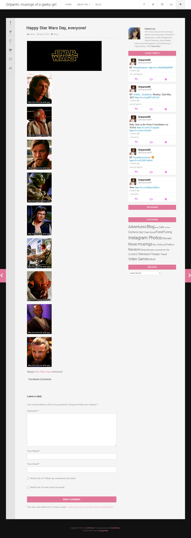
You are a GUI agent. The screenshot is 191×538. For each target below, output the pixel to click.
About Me (82, 4)
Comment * (33, 411)
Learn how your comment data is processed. (90, 507)
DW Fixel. (90, 528)
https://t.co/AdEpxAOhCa (147, 187)
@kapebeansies (140, 67)
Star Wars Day (43, 371)
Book (156, 227)
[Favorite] (165, 79)
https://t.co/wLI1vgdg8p (148, 127)
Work (152, 259)
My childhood (159, 244)
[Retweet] (151, 79)
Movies (166, 238)
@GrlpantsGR (145, 62)
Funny (167, 232)
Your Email (33, 464)
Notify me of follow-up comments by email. (53, 478)
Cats (161, 227)
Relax (144, 250)
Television (144, 254)
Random (134, 249)
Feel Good (149, 232)
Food (159, 232)
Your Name (33, 451)
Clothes (168, 227)
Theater (155, 254)
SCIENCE (132, 254)
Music (132, 244)
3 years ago (135, 70)
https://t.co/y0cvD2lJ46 (140, 130)
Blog (98, 4)
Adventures (137, 227)
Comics (133, 232)
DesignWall (103, 531)
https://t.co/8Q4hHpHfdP (161, 67)
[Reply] (136, 79)
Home (69, 4)
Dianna (32, 34)
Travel (163, 254)
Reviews (151, 250)
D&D (141, 232)
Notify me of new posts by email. (47, 487)
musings (145, 244)
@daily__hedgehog (142, 94)
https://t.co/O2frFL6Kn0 (141, 160)
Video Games (138, 259)
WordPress (115, 528)
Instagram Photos (145, 237)
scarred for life (162, 250)
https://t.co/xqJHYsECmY (147, 97)
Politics (170, 244)
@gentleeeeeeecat (141, 157)
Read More (155, 46)
